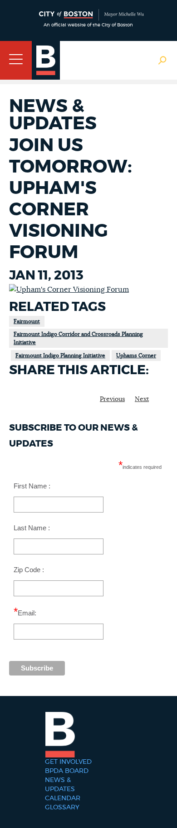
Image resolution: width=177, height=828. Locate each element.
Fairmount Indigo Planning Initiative (60, 355)
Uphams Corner (136, 355)
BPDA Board (66, 771)
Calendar (62, 798)
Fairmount (27, 321)
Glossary (62, 807)
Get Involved (68, 762)
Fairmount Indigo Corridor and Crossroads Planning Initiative (78, 338)
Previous (112, 399)
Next (142, 399)
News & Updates (60, 784)
